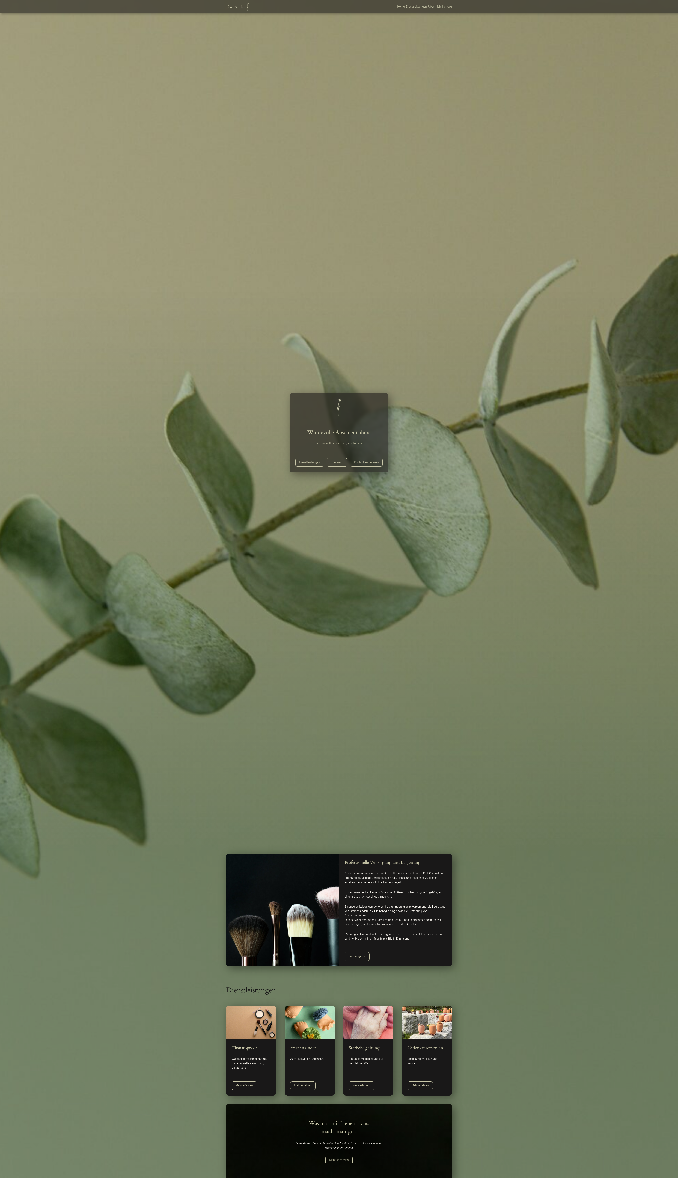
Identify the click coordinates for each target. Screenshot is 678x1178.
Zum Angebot (357, 956)
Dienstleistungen (309, 462)
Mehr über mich (339, 1160)
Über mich (337, 462)
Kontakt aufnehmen (366, 462)
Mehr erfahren (244, 1085)
